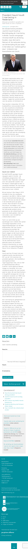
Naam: (4, 365)
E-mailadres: (6, 371)
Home (4, 517)
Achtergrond (5, 26)
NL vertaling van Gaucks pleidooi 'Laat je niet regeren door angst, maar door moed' (13, 446)
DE (4, 459)
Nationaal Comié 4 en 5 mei (12, 416)
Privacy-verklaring (6, 535)
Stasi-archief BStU (9, 441)
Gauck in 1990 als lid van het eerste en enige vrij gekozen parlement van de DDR (12, 430)
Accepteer (24, 1)
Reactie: (5, 349)
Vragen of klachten (8, 524)
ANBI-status (6, 520)
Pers (4, 518)
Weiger (25, 3)
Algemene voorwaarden (9, 522)
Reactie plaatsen (7, 377)
